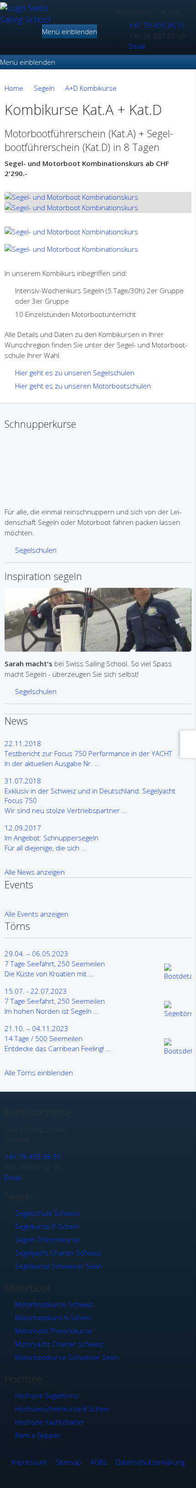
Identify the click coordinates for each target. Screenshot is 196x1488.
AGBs (98, 1462)
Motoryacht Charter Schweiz (59, 1343)
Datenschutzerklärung (150, 1462)
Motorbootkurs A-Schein (53, 1317)
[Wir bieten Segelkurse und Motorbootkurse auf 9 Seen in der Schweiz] (26, 19)
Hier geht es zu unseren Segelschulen (74, 372)
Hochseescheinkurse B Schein (62, 1408)
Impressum (29, 1462)
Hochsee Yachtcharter (50, 1421)
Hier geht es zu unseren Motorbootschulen (83, 385)
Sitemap (68, 1462)
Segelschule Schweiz (47, 1213)
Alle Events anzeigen (36, 913)
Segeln (44, 88)
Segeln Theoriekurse (47, 1239)
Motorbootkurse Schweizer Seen (67, 1357)
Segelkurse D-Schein (47, 1226)
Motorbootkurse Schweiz (54, 1304)
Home (14, 88)
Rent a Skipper (38, 1435)
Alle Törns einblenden (39, 1072)
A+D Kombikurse (91, 88)
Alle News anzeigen (35, 871)
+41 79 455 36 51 (157, 25)
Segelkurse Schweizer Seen (58, 1265)
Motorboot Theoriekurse (53, 1330)
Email (137, 46)
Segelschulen (36, 550)
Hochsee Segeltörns (46, 1395)
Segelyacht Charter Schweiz (58, 1252)
